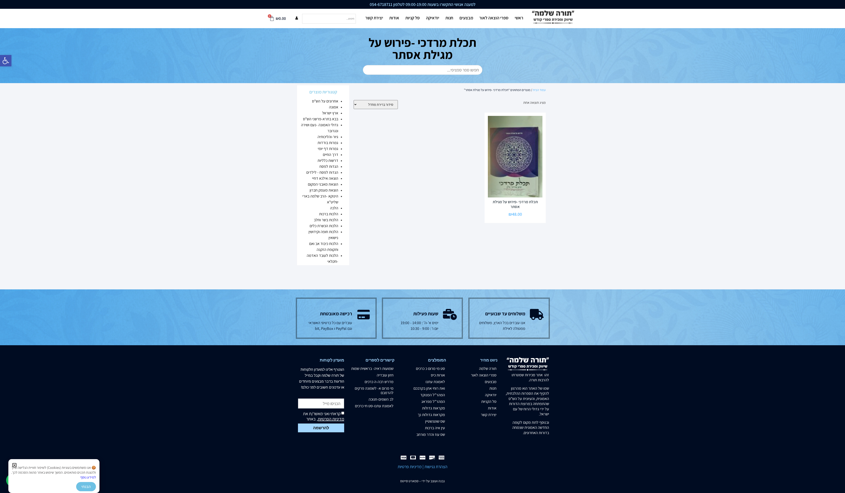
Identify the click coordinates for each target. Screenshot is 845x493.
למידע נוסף (88, 477)
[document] (422, 246)
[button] (14, 465)
